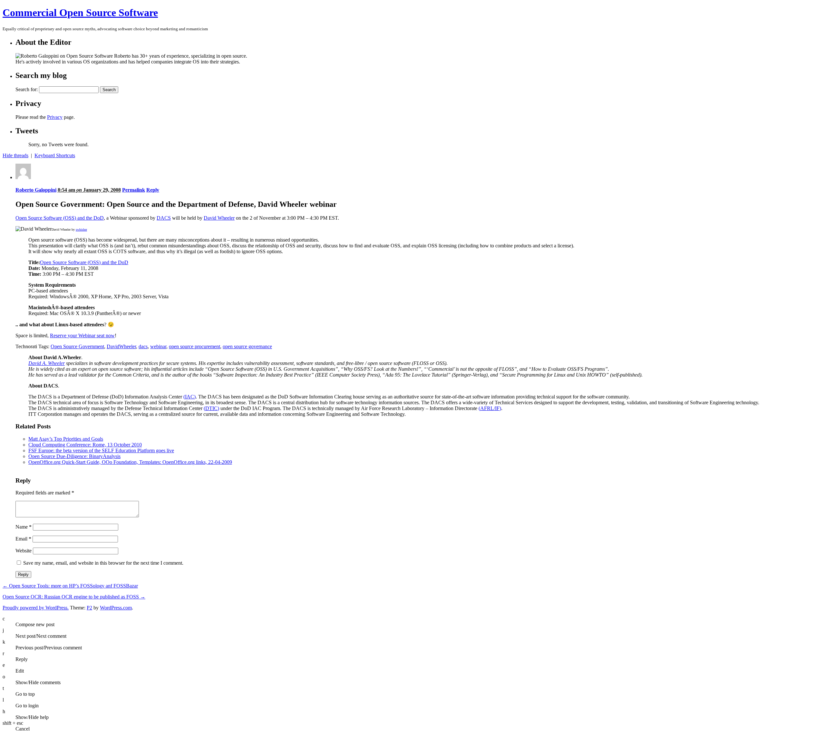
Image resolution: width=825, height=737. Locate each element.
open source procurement (194, 346)
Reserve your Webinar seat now (82, 335)
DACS (164, 218)
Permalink (133, 190)
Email (23, 538)
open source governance (247, 346)
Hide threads (15, 155)
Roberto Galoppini (35, 190)
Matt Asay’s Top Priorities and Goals (65, 439)
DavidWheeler (121, 346)
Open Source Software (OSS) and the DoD (59, 218)
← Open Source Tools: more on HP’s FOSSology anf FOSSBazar (70, 586)
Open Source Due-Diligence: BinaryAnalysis (74, 456)
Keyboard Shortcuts (54, 155)
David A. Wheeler (46, 363)
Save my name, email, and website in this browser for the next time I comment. (103, 563)
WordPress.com (116, 607)
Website (23, 550)
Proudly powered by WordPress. (36, 607)
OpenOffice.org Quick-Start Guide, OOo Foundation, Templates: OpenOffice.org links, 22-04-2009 (130, 462)
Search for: (26, 89)
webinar (158, 346)
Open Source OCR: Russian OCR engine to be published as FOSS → (74, 596)
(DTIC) (211, 408)
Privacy (55, 117)
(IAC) (189, 396)
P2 (89, 607)
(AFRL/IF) (490, 408)
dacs (143, 346)
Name (23, 527)
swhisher (81, 229)
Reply (152, 190)
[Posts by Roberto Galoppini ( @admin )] (23, 177)
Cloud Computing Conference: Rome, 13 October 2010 (85, 444)
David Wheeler (219, 218)
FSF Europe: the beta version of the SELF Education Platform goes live (101, 450)
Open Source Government (77, 346)
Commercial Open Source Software (80, 12)
